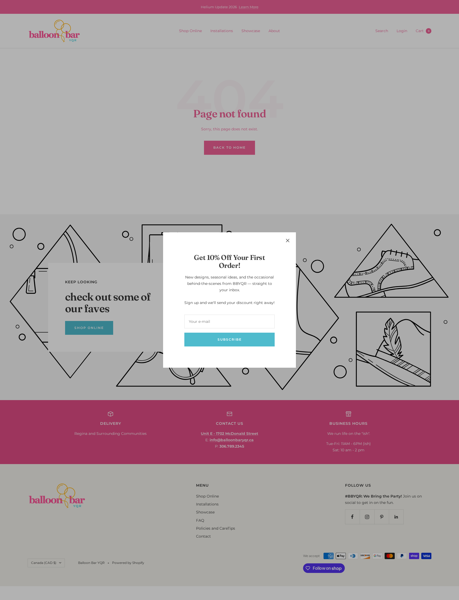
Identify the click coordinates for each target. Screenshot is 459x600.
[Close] (288, 240)
